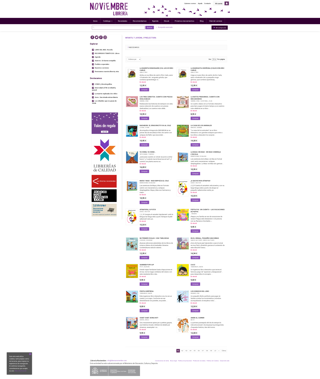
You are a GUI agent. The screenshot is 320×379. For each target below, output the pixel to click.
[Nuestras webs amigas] (104, 181)
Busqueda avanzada (165, 27)
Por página (221, 59)
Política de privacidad (185, 361)
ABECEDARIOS (134, 47)
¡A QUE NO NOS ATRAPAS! (200, 181)
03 (186, 351)
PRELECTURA (150, 38)
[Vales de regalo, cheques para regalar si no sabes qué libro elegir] (105, 123)
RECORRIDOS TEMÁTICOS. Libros (107, 53)
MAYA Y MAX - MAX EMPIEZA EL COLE (154, 181)
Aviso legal (173, 361)
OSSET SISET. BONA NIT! (149, 318)
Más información (20, 371)
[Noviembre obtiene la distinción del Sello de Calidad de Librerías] (105, 154)
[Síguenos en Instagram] (105, 37)
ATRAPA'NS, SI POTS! (148, 209)
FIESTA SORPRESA (147, 291)
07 (203, 351)
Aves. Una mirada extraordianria (106, 97)
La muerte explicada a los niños (106, 94)
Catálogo (107, 21)
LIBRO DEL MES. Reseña (103, 50)
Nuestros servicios (102, 68)
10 (215, 351)
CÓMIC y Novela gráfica (103, 84)
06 (199, 351)
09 (211, 351)
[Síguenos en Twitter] (96, 37)
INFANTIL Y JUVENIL (134, 38)
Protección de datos (199, 361)
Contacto (207, 3)
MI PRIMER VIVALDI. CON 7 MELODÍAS (154, 238)
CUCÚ (193, 265)
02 (182, 351)
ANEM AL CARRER (197, 318)
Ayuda (200, 3)
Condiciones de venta (162, 361)
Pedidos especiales (102, 64)
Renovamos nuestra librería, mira (107, 71)
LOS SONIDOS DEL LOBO (200, 291)
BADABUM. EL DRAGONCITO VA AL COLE (155, 125)
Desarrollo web (224, 361)
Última (224, 351)
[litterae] (104, 210)
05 (195, 351)
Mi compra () (221, 28)
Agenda (97, 57)
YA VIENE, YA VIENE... (148, 152)
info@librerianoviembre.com (117, 360)
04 (190, 351)
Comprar (144, 90)
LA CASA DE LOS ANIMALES (201, 125)
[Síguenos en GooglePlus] (101, 37)
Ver (210, 59)
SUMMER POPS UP (147, 265)
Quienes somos (190, 3)
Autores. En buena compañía (105, 61)
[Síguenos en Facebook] (92, 37)
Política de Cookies (213, 361)
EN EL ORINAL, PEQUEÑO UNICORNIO (205, 238)
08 (207, 351)
